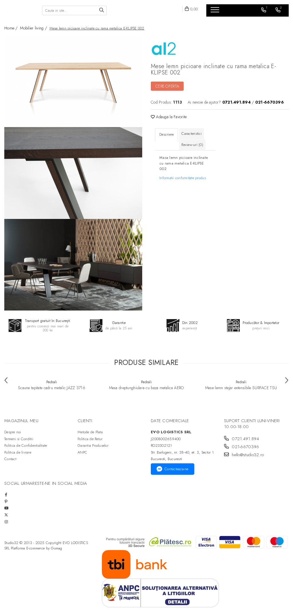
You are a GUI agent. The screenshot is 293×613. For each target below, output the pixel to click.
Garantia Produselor (93, 445)
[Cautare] (101, 10)
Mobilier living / (34, 28)
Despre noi (12, 432)
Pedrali (51, 382)
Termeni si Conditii (18, 439)
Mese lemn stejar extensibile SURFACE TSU (241, 388)
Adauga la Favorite (171, 117)
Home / (11, 28)
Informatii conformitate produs (182, 178)
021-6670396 (244, 447)
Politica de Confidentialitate (25, 445)
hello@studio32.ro (247, 455)
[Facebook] (6, 494)
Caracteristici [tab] (191, 133)
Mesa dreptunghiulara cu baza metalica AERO (146, 388)
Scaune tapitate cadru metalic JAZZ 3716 (51, 388)
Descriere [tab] (166, 134)
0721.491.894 (244, 439)
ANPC (82, 452)
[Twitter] (6, 515)
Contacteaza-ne (177, 469)
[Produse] (216, 11)
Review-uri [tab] (192, 144)
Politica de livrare (17, 452)
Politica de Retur (90, 439)
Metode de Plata (90, 432)
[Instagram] (6, 522)
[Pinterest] (6, 501)
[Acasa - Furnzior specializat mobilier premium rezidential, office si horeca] (18, 10)
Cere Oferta (167, 86)
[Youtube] (6, 508)
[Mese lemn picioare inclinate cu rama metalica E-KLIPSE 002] (73, 81)
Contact (10, 459)
